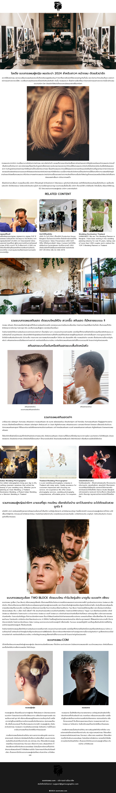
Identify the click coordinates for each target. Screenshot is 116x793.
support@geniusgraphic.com (65, 784)
